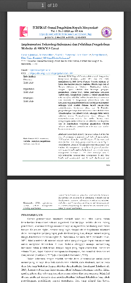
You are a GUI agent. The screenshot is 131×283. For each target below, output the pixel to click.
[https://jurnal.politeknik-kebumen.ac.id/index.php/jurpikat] (67, 34)
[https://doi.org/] (37, 73)
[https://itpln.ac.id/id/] (46, 54)
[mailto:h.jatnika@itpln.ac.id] (40, 69)
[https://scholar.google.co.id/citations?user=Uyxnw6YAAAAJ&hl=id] (29, 54)
